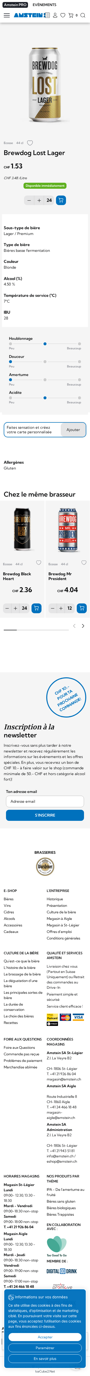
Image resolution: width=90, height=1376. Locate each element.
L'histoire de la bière (20, 967)
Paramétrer (45, 1348)
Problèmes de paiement (23, 1060)
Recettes (11, 1022)
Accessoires (13, 925)
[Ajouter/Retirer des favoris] (30, 143)
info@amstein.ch (60, 1156)
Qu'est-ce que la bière (22, 961)
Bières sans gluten (61, 1201)
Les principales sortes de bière (23, 995)
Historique (55, 899)
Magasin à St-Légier (63, 925)
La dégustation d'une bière (21, 983)
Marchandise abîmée (20, 1067)
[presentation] (74, 626)
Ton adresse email (21, 791)
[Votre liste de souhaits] (63, 15)
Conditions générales (63, 938)
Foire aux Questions (19, 1047)
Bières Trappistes (60, 1214)
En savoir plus (45, 1358)
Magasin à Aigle (59, 918)
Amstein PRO (15, 5)
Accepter (45, 1337)
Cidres (9, 912)
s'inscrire (45, 815)
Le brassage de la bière (22, 974)
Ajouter (73, 429)
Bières (9, 899)
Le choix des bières (19, 1016)
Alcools (9, 918)
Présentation (57, 905)
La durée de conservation (14, 1007)
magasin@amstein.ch (64, 1079)
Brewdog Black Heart (17, 576)
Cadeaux (11, 931)
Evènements (44, 5)
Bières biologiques (61, 1208)
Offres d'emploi (59, 931)
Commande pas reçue (21, 1054)
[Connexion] (55, 15)
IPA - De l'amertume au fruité (65, 1192)
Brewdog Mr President (60, 576)
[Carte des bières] (47, 15)
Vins (7, 905)
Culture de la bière (61, 912)
